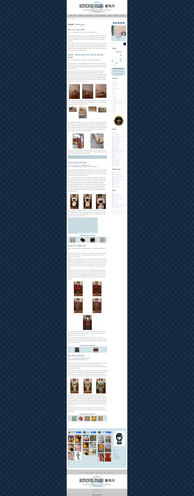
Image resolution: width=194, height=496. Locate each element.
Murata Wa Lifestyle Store (118, 199)
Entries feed (115, 455)
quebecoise (103, 248)
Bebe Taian (115, 132)
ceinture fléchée (82, 273)
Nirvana (97, 491)
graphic (74, 359)
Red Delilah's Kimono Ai (117, 149)
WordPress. (100, 491)
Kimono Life (115, 144)
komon (98, 248)
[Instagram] (116, 23)
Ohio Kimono (115, 202)
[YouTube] (119, 23)
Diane (70, 32)
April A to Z (84, 32)
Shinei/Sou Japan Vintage (118, 206)
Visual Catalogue (92, 472)
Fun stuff (114, 96)
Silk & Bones (115, 156)
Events (113, 94)
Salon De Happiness (117, 153)
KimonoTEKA (115, 148)
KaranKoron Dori (116, 137)
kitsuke (74, 166)
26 (120, 61)
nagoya (83, 359)
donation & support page (93, 231)
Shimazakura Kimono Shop (118, 204)
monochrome (80, 166)
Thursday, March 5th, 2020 (77, 358)
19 (120, 59)
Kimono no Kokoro (116, 146)
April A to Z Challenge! (76, 30)
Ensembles (114, 90)
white (95, 166)
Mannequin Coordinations (86, 165)
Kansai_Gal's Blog (116, 177)
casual (94, 248)
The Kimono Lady (116, 163)
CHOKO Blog (115, 134)
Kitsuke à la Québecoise (77, 246)
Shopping (114, 109)
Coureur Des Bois (98, 265)
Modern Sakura (116, 197)
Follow (79, 432)
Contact (105, 472)
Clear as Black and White (77, 162)
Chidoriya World (116, 194)
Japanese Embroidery (117, 174)
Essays (113, 92)
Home (80, 472)
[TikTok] (121, 23)
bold (72, 359)
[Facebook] (114, 23)
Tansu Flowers (116, 161)
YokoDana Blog (116, 165)
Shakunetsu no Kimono (117, 155)
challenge (92, 32)
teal (85, 359)
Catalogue (114, 83)
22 (112, 61)
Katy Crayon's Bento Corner (118, 179)
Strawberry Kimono (117, 160)
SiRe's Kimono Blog (117, 158)
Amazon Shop (109, 472)
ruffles (90, 166)
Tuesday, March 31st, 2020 (76, 32)
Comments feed (116, 456)
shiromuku (93, 166)
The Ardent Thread (116, 186)
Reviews (114, 107)
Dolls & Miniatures (116, 88)
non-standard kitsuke (85, 166)
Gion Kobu (115, 172)
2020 (70, 18)
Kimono (72, 166)
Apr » (115, 65)
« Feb (112, 65)
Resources (87, 472)
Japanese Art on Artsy (117, 195)
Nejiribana (115, 184)
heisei (76, 359)
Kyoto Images (115, 181)
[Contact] (124, 23)
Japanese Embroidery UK (118, 176)
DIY (113, 86)
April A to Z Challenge (84, 35)
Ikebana (113, 98)
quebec (101, 248)
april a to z (89, 32)
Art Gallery (114, 81)
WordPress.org (116, 458)
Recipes (113, 105)
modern (80, 359)
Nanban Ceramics (116, 183)
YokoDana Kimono (116, 207)
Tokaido (113, 111)
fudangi (96, 248)
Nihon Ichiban (115, 200)
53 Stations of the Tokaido (99, 472)
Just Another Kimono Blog (118, 136)
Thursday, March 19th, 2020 (77, 248)
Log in (114, 453)
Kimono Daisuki (116, 143)
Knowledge (114, 99)
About (83, 472)
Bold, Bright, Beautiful (76, 356)
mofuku (77, 166)
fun (94, 32)
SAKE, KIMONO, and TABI (118, 151)
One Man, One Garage (93, 65)
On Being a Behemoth (116, 103)
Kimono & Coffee (116, 139)
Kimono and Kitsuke (117, 141)
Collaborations (115, 84)
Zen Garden (84, 151)
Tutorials (114, 112)
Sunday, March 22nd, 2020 (77, 165)
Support (114, 472)
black (70, 166)
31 (116, 63)
